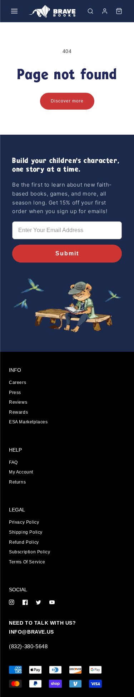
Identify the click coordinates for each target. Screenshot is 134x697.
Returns (17, 482)
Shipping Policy (26, 532)
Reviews (18, 402)
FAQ (13, 462)
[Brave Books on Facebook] (25, 603)
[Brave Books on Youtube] (52, 603)
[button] (90, 11)
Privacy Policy (24, 522)
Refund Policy (24, 542)
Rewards (18, 412)
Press (15, 392)
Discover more (67, 101)
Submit (67, 253)
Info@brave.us (31, 632)
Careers (17, 382)
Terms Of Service (27, 561)
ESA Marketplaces (28, 421)
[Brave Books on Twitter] (38, 603)
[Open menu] (14, 11)
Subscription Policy (29, 551)
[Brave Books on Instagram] (11, 603)
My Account (21, 472)
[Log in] (104, 11)
